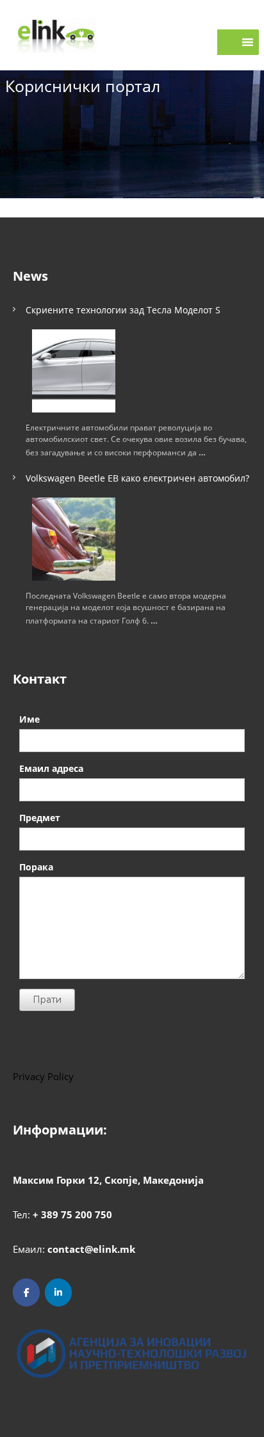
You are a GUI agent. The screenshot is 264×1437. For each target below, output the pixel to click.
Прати (47, 999)
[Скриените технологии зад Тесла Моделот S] (74, 371)
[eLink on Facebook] (26, 1292)
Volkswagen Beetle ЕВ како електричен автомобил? (137, 478)
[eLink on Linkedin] (58, 1292)
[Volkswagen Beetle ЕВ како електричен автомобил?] (74, 539)
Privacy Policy (43, 1076)
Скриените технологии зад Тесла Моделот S (123, 310)
